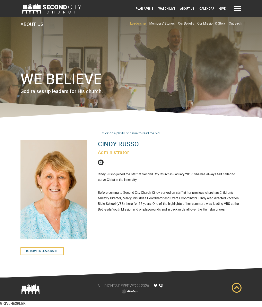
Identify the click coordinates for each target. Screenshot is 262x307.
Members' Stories (162, 23)
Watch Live (166, 9)
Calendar (206, 9)
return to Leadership (42, 251)
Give (222, 9)
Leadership (138, 23)
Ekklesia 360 (130, 291)
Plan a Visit (145, 9)
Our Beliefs (186, 23)
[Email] (101, 162)
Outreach (235, 23)
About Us (187, 9)
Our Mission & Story (211, 23)
